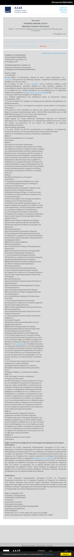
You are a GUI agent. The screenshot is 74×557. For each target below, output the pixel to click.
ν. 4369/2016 (19, 344)
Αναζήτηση (63, 8)
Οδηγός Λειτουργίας (28, 546)
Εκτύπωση (35, 46)
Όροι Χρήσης (41, 546)
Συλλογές (64, 12)
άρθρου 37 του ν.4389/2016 (44, 458)
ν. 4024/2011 (34, 84)
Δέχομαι (66, 554)
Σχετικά (50, 546)
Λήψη (17, 46)
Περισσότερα (48, 554)
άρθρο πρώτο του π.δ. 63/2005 (35, 93)
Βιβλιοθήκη (63, 10)
